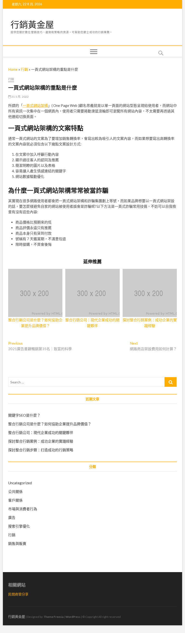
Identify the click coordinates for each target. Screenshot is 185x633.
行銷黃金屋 (32, 24)
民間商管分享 (18, 594)
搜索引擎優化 (19, 526)
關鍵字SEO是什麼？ (24, 415)
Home (13, 69)
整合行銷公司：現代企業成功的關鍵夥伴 (40, 432)
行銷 (24, 69)
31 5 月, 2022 (20, 96)
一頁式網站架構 (35, 105)
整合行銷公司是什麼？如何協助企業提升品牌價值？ (49, 424)
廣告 (11, 517)
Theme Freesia (54, 617)
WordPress (73, 617)
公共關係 (15, 491)
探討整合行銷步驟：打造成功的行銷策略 (40, 450)
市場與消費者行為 (22, 509)
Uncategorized (20, 483)
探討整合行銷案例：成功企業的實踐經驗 (40, 441)
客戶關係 (15, 500)
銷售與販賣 (17, 543)
